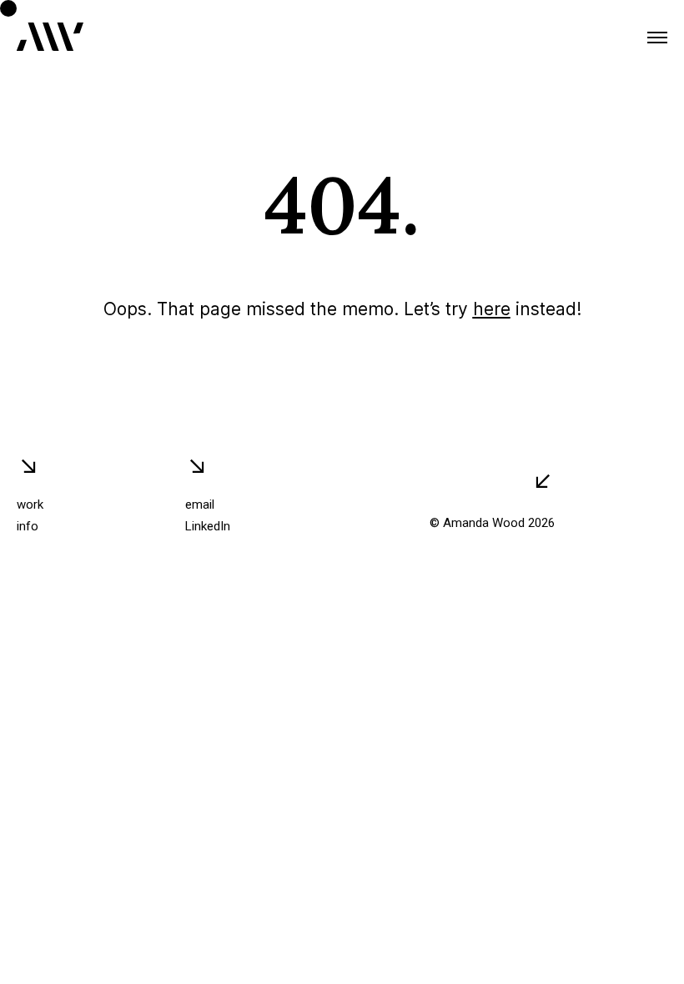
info (27, 526)
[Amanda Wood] (50, 38)
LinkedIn (207, 526)
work (30, 504)
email (199, 504)
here (491, 309)
